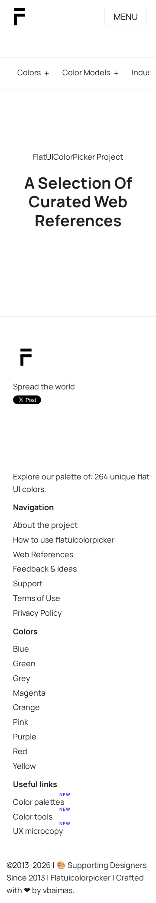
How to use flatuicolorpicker (63, 539)
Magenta (29, 693)
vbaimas (57, 890)
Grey (21, 678)
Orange (26, 707)
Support (27, 583)
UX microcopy (38, 831)
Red (20, 751)
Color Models (86, 72)
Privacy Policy (37, 612)
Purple (24, 736)
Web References (43, 554)
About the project (45, 525)
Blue (21, 648)
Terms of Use (36, 598)
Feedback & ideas (45, 568)
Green (24, 663)
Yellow (24, 766)
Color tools (32, 816)
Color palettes (38, 802)
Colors (29, 72)
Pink (20, 722)
